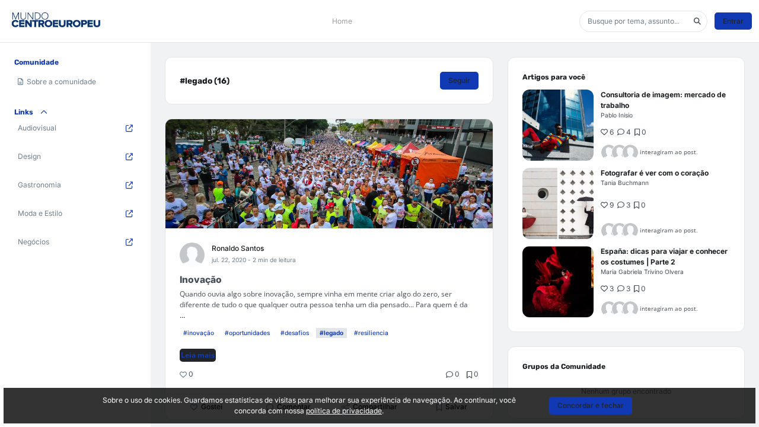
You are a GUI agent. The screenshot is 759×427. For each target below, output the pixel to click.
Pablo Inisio (617, 115)
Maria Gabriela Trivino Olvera (642, 271)
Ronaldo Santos (238, 248)
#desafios (294, 332)
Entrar (733, 21)
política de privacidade (344, 410)
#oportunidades (247, 332)
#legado (331, 332)
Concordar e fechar (590, 405)
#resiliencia (371, 332)
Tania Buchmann (625, 182)
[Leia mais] (558, 125)
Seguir (459, 80)
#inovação (198, 332)
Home (342, 21)
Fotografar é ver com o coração (655, 172)
